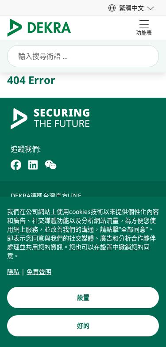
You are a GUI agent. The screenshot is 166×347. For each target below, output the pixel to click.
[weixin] (51, 164)
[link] (131, 8)
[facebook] (16, 164)
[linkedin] (33, 164)
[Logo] (42, 28)
